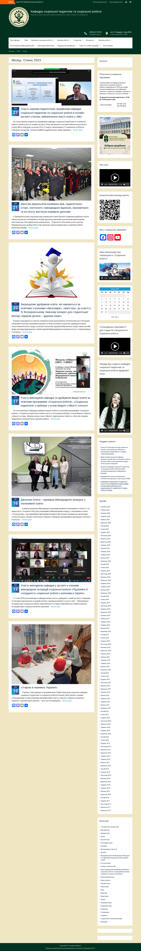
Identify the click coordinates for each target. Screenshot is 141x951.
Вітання (103, 852)
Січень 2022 (105, 676)
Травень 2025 (105, 555)
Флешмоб (104, 922)
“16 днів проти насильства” (110, 827)
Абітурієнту (90, 40)
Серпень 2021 (105, 692)
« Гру (112, 317)
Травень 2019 (105, 759)
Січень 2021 (105, 714)
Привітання (104, 896)
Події (26, 40)
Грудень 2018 (105, 772)
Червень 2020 (105, 727)
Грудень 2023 (105, 603)
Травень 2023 (105, 625)
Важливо (104, 846)
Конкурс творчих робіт (108, 866)
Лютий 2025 (105, 564)
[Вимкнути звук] (124, 184)
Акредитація (105, 833)
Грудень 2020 (105, 718)
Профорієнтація (106, 902)
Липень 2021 (105, 695)
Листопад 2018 (106, 775)
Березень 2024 (106, 593)
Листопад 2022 (106, 644)
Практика (104, 893)
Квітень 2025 (105, 558)
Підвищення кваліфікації (66, 46)
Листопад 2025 (106, 535)
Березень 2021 (106, 708)
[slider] (113, 184)
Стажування (105, 912)
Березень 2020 (106, 734)
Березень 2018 (106, 794)
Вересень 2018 (106, 782)
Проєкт (103, 899)
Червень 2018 (105, 785)
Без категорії (105, 839)
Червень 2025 (105, 551)
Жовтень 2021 (105, 686)
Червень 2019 (105, 756)
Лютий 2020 (105, 737)
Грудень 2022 (105, 641)
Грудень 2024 (105, 571)
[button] (115, 178)
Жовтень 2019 (105, 750)
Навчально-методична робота (42, 40)
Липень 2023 (105, 618)
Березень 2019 (106, 766)
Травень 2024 (105, 587)
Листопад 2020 (106, 721)
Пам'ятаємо (105, 886)
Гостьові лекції (106, 863)
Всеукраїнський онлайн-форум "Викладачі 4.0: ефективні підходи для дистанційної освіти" (115, 858)
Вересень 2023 (106, 612)
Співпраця (104, 909)
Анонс (103, 836)
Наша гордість (106, 880)
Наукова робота (104, 40)
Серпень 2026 (105, 507)
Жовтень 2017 (105, 807)
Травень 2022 (105, 663)
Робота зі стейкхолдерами (89, 46)
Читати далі (77, 130)
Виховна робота (63, 40)
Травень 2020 (105, 730)
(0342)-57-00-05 (95, 32)
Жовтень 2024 (105, 577)
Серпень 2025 (105, 545)
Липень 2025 (105, 548)
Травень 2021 (105, 702)
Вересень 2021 (106, 689)
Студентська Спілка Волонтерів (111, 918)
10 (106, 302)
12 (115, 302)
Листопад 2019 (106, 746)
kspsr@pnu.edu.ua (95, 34)
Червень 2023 (105, 622)
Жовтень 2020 (105, 724)
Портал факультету (116, 2)
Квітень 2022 (105, 666)
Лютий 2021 (105, 711)
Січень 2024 (105, 599)
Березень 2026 (106, 523)
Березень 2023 (106, 631)
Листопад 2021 (106, 682)
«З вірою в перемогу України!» (39, 687)
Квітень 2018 (105, 791)
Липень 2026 (105, 510)
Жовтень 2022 (105, 647)
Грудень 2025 (105, 532)
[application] (115, 177)
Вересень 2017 (106, 810)
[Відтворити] (102, 184)
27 (119, 309)
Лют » (117, 317)
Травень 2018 (105, 788)
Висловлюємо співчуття (109, 849)
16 (102, 305)
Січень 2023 (105, 638)
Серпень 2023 (105, 615)
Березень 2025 (106, 561)
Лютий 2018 (105, 797)
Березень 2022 (106, 670)
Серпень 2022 (105, 654)
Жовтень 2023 (105, 609)
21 (123, 305)
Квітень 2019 (105, 762)
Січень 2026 (105, 529)
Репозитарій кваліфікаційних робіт (22, 46)
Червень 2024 (105, 583)
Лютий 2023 (105, 634)
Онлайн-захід (105, 883)
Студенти (104, 915)
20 (119, 305)
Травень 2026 (105, 516)
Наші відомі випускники (46, 46)
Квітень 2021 (105, 705)
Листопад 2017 (106, 804)
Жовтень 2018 (105, 778)
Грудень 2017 (105, 801)
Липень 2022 (105, 657)
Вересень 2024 (106, 580)
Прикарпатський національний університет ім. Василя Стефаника (68, 948)
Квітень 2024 (105, 590)
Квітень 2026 (105, 519)
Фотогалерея (108, 46)
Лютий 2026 (105, 526)
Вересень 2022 (106, 650)
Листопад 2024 (106, 574)
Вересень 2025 (106, 542)
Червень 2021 (105, 698)
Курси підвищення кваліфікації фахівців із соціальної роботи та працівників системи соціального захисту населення (115, 872)
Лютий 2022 (105, 673)
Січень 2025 (105, 567)
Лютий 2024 (105, 596)
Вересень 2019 (106, 753)
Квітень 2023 (105, 628)
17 (106, 305)
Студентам (77, 40)
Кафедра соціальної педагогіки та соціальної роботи (66, 11)
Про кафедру (15, 40)
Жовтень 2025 (105, 539)
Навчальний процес (107, 877)
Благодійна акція (106, 843)
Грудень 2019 (105, 743)
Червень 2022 (105, 660)
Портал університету (100, 2)
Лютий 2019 (105, 769)
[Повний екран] (128, 184)
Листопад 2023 (106, 606)
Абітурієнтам (105, 830)
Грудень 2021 (105, 679)
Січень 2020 (105, 740)
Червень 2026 (105, 513)
